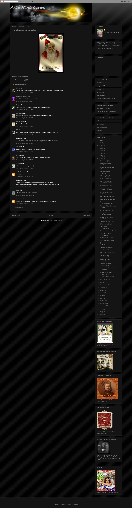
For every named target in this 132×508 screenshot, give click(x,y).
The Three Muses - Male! (108, 231)
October (103, 282)
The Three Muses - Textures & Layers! (106, 202)
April (101, 298)
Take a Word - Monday (104, 108)
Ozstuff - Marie (101, 92)
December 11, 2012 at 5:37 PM (24, 109)
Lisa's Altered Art (102, 127)
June (102, 293)
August (102, 287)
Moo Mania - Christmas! (107, 199)
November (103, 279)
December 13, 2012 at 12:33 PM (25, 187)
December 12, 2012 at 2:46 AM (24, 126)
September (104, 285)
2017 (100, 145)
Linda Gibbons (20, 172)
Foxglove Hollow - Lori (103, 86)
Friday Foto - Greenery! (107, 247)
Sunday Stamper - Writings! (105, 172)
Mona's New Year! (105, 178)
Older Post (86, 215)
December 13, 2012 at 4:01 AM (24, 168)
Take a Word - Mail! (106, 272)
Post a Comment (18, 207)
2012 (100, 158)
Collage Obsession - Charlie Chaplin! (106, 264)
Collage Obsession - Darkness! (106, 234)
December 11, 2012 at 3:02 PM (24, 93)
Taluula (18, 130)
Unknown (19, 199)
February (103, 303)
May (101, 295)
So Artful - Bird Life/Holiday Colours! (107, 275)
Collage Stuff (100, 121)
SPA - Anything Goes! (106, 176)
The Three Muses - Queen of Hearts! (106, 181)
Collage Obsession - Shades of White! (106, 213)
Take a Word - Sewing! (107, 237)
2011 (100, 309)
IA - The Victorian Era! (106, 210)
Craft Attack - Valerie (103, 82)
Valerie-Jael (19, 121)
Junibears (19, 113)
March (102, 300)
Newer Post (16, 215)
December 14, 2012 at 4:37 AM (24, 203)
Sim (17, 88)
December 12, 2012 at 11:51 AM (25, 160)
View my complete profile (111, 32)
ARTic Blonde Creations (28, 8)
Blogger (76, 504)
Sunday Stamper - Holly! (107, 221)
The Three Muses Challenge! (20, 76)
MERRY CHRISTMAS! (107, 185)
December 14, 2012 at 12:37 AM (25, 195)
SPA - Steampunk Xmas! (107, 240)
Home (51, 215)
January (103, 306)
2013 (100, 156)
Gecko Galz (100, 124)
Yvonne (108, 30)
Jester (18, 190)
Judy (17, 105)
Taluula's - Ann (101, 95)
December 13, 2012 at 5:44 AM (24, 176)
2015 (100, 150)
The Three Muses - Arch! (107, 252)
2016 (100, 148)
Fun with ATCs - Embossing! (105, 256)
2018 (100, 142)
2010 (100, 312)
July (101, 290)
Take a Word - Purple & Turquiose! (107, 168)
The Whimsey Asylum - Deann (106, 98)
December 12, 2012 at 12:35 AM (25, 118)
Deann (18, 155)
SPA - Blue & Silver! (106, 224)
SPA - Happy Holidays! (107, 196)
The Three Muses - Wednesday (106, 111)
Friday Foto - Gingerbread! (105, 227)
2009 (100, 314)
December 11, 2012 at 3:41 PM (24, 101)
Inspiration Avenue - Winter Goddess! (106, 188)
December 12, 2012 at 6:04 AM (24, 151)
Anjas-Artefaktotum (21, 96)
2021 (100, 140)
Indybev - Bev (101, 89)
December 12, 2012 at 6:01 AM (24, 143)
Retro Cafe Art (101, 130)
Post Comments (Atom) (55, 220)
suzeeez (18, 163)
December (103, 161)
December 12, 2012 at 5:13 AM (24, 134)
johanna (18, 146)
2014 (100, 153)
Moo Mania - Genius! (106, 250)
